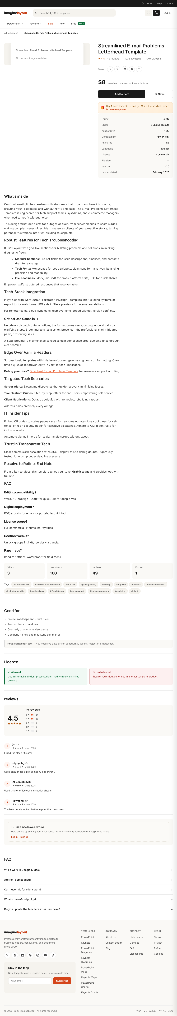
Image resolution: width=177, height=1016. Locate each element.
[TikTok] (53, 955)
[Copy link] (110, 69)
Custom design (113, 942)
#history (106, 584)
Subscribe (62, 980)
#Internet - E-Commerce (47, 584)
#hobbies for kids (15, 591)
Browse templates (116, 109)
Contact (169, 3)
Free (77, 23)
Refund (158, 948)
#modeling (120, 591)
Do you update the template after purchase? (32, 909)
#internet (70, 584)
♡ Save (160, 94)
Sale (50, 23)
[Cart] (156, 13)
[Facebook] (15, 955)
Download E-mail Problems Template (54, 371)
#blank (134, 591)
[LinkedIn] (22, 955)
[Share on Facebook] (132, 69)
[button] (47, 54)
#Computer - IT (21, 584)
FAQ (132, 948)
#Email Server (57, 591)
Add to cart (122, 94)
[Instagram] (38, 955)
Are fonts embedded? (17, 879)
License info (136, 953)
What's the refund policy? (20, 899)
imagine (15, 13)
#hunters (136, 584)
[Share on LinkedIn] (125, 69)
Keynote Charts (89, 992)
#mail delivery (37, 591)
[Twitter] (7, 955)
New (62, 23)
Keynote (34, 23)
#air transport (77, 591)
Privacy (158, 942)
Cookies (158, 953)
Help (159, 3)
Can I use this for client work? (22, 889)
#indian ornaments (99, 591)
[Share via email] (139, 69)
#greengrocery (88, 584)
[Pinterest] (30, 955)
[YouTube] (45, 955)
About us (110, 937)
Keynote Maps (89, 977)
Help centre (136, 937)
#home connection (156, 584)
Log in (167, 12)
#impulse (121, 584)
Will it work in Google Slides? (22, 869)
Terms (157, 937)
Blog (107, 948)
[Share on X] (117, 69)
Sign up (24, 836)
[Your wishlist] (148, 13)
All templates (11, 33)
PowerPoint (13, 23)
